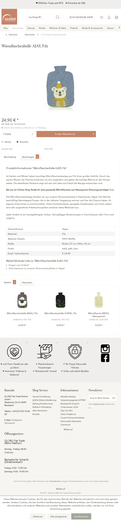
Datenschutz (98, 404)
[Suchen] (58, 17)
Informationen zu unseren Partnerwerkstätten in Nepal (36, 268)
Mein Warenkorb (39, 410)
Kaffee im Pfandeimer (42, 407)
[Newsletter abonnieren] (113, 398)
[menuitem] (61, 17)
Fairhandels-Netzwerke (70, 421)
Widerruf (68, 429)
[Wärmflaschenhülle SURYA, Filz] (60, 300)
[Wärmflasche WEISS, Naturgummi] (99, 300)
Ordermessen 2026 (69, 407)
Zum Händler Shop (81, 17)
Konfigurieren (81, 516)
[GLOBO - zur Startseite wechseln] (9, 17)
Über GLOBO (66, 410)
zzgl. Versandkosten (17, 124)
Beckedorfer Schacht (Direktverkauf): (16, 461)
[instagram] (105, 348)
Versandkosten (54, 481)
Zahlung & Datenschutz (42, 403)
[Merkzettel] (102, 17)
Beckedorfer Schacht (69, 403)
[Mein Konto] (109, 17)
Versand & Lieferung (41, 396)
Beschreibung (10, 156)
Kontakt (36, 414)
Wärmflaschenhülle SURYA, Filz (60, 313)
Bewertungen (30, 156)
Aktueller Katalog (68, 396)
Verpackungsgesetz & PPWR (72, 400)
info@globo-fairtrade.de (13, 421)
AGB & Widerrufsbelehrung (44, 400)
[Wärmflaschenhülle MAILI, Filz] (22, 300)
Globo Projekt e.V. (68, 414)
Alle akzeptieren (58, 516)
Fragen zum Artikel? (18, 265)
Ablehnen (38, 516)
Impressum (65, 424)
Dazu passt (27, 282)
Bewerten (23, 141)
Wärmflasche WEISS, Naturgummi (98, 315)
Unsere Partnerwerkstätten (72, 417)
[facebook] (105, 357)
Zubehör (9, 282)
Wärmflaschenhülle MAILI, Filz (22, 313)
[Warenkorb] (116, 17)
